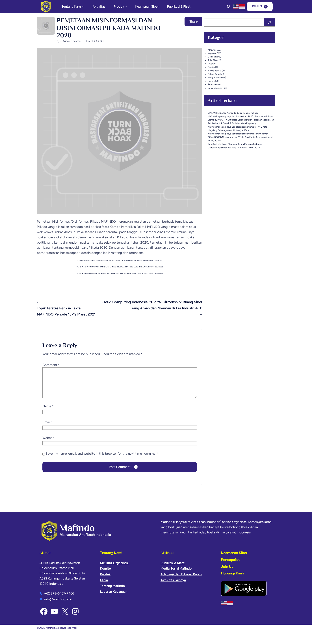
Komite (105, 568)
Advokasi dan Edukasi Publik (181, 574)
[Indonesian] (242, 6)
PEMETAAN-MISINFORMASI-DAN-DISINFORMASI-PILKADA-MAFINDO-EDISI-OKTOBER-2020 (115, 260)
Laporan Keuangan (113, 592)
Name (48, 406)
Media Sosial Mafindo (176, 568)
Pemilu (211, 67)
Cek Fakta (213, 56)
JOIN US (256, 6)
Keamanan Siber (234, 553)
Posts (210, 81)
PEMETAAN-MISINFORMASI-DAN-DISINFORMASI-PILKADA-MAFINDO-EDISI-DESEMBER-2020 (115, 273)
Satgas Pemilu (215, 74)
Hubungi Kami (232, 573)
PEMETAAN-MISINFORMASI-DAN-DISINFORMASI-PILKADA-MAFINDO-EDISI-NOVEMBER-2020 (115, 267)
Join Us (227, 566)
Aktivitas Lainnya (173, 580)
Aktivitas (212, 50)
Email (47, 422)
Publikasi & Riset (173, 563)
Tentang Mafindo (112, 586)
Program (212, 63)
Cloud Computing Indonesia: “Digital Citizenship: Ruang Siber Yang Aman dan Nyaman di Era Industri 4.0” (152, 305)
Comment (51, 365)
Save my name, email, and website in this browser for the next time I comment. (102, 454)
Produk (105, 574)
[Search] (269, 22)
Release (212, 84)
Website (48, 438)
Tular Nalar (213, 60)
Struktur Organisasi (114, 563)
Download (158, 260)
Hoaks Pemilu (214, 70)
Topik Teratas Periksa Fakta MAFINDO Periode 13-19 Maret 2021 (66, 311)
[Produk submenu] (126, 7)
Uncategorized (215, 88)
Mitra (104, 580)
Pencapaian (230, 559)
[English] (236, 6)
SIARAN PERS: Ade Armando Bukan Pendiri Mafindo (233, 113)
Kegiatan (212, 53)
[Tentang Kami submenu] (83, 7)
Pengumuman (215, 77)
